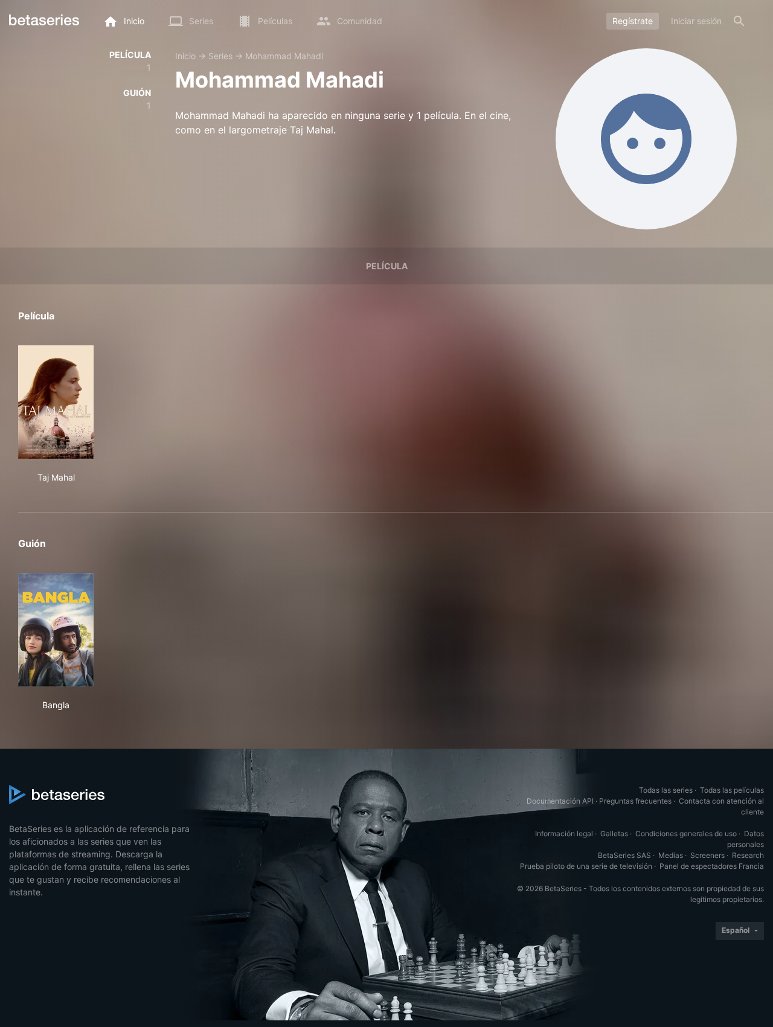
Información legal (564, 833)
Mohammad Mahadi (284, 56)
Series (220, 56)
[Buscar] (739, 21)
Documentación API (560, 800)
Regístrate (632, 21)
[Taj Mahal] (56, 402)
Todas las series (666, 790)
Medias (670, 855)
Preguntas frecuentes (635, 800)
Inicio (185, 56)
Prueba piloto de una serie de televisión (586, 866)
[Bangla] (56, 629)
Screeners (707, 855)
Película (387, 266)
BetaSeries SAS (624, 855)
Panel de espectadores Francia (711, 866)
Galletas (614, 833)
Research (748, 855)
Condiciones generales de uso (686, 833)
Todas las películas (732, 790)
